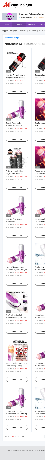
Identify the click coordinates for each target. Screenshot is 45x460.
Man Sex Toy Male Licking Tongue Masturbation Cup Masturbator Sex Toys (15, 77)
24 (13, 436)
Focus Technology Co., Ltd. (30, 450)
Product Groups (13, 38)
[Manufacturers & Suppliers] (17, 5)
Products (20, 24)
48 (23, 436)
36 (18, 436)
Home (7, 24)
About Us (31, 24)
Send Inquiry (17, 91)
